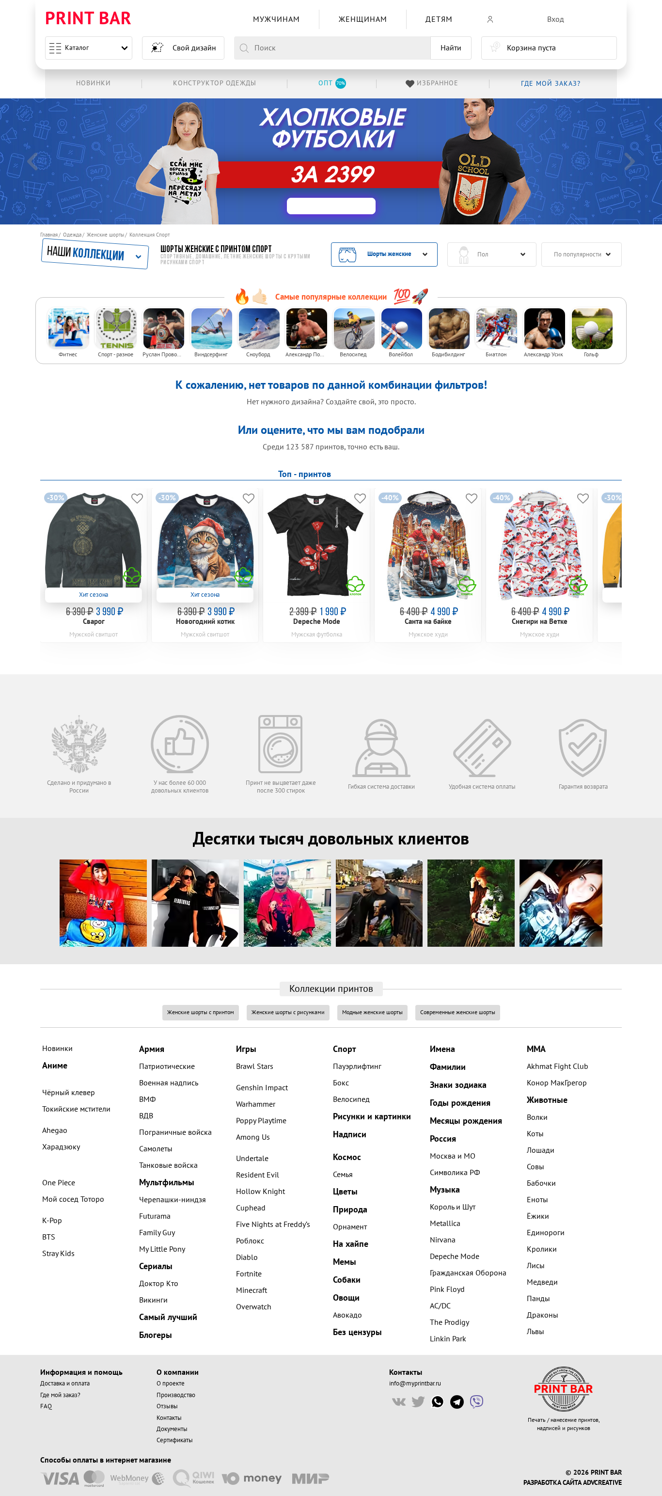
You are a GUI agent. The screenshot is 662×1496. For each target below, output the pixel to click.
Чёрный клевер (68, 1092)
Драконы (542, 1315)
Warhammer (255, 1104)
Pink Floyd (447, 1289)
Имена (442, 1049)
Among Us (253, 1137)
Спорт (344, 1049)
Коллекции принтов (331, 989)
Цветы (345, 1192)
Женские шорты (105, 235)
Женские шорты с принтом (200, 1012)
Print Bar (88, 19)
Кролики (542, 1249)
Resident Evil (257, 1175)
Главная (49, 235)
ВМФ (147, 1099)
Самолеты (156, 1149)
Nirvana (443, 1240)
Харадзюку (61, 1147)
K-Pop (52, 1220)
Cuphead (251, 1208)
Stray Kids (58, 1253)
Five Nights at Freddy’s (273, 1224)
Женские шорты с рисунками (288, 1012)
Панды (538, 1298)
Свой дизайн (194, 48)
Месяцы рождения (466, 1121)
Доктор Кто (158, 1283)
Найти (451, 48)
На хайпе (350, 1244)
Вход (555, 19)
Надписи (349, 1135)
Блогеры (155, 1335)
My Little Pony (162, 1249)
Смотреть (485, 163)
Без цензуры (357, 1332)
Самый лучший (168, 1317)
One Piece (58, 1182)
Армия (151, 1049)
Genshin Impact (262, 1087)
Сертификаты (175, 1440)
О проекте (171, 1383)
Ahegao (54, 1130)
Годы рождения (460, 1103)
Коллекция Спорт (149, 235)
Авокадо (347, 1315)
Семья (343, 1174)
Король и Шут (452, 1207)
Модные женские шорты (372, 1012)
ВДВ (146, 1116)
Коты (535, 1134)
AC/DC (440, 1306)
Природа (350, 1210)
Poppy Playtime (261, 1120)
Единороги (546, 1232)
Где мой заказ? (60, 1395)
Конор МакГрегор (557, 1083)
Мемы (344, 1262)
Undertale (252, 1158)
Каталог (77, 47)
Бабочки (541, 1183)
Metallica (445, 1223)
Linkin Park (448, 1339)
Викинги (153, 1300)
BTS (48, 1237)
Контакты (169, 1418)
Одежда (72, 235)
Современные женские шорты (457, 1012)
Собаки (347, 1280)
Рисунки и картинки (372, 1117)
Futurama (155, 1216)
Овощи (346, 1298)
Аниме (54, 1066)
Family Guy (157, 1232)
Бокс (341, 1083)
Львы (535, 1331)
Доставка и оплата (65, 1383)
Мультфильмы (166, 1183)
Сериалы (156, 1266)
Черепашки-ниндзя (172, 1199)
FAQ (46, 1406)
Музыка (445, 1190)
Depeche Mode (454, 1256)
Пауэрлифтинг (357, 1066)
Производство (176, 1395)
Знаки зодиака (458, 1085)
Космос (347, 1157)
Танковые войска (168, 1165)
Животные (547, 1100)
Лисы (536, 1265)
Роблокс (250, 1241)
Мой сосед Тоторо (73, 1199)
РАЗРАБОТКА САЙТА (552, 1483)
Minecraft (251, 1290)
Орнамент (350, 1227)
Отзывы (167, 1406)
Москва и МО (452, 1156)
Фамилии (448, 1067)
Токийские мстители (76, 1109)
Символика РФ (455, 1172)
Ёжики (538, 1216)
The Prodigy (449, 1322)
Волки (537, 1117)
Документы (172, 1429)
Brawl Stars (254, 1066)
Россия (443, 1139)
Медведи (542, 1282)
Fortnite (249, 1274)
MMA (536, 1049)
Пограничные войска (175, 1132)
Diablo (247, 1257)
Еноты (537, 1199)
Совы (535, 1166)
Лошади (540, 1150)
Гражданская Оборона (468, 1273)
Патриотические (167, 1066)
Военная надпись (168, 1083)
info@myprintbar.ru (415, 1383)
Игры (246, 1049)
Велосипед (351, 1099)
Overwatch (253, 1307)
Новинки (57, 1048)
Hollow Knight (260, 1191)
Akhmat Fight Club (557, 1066)
